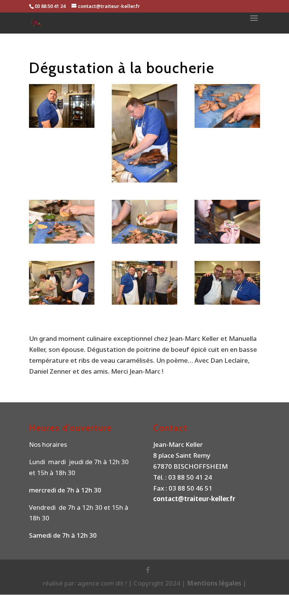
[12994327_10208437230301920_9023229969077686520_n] (227, 106)
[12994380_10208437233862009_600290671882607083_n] (227, 283)
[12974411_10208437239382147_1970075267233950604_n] (144, 222)
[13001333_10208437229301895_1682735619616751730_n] (61, 106)
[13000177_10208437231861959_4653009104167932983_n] (227, 222)
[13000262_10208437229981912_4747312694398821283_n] (144, 133)
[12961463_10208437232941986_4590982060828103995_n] (61, 283)
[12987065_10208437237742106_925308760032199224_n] (144, 283)
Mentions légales (215, 583)
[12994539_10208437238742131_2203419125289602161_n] (61, 222)
